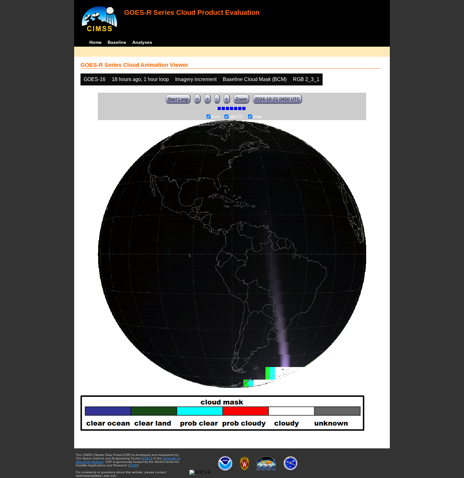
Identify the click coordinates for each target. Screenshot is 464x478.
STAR (133, 465)
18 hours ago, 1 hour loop (140, 79)
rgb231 (236, 116)
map (257, 116)
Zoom (241, 99)
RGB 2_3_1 (306, 79)
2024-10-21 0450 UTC (277, 99)
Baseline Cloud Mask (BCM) (255, 79)
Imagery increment (196, 79)
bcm (215, 116)
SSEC (146, 458)
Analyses (142, 42)
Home (95, 42)
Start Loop (178, 99)
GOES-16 (94, 79)
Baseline (117, 42)
